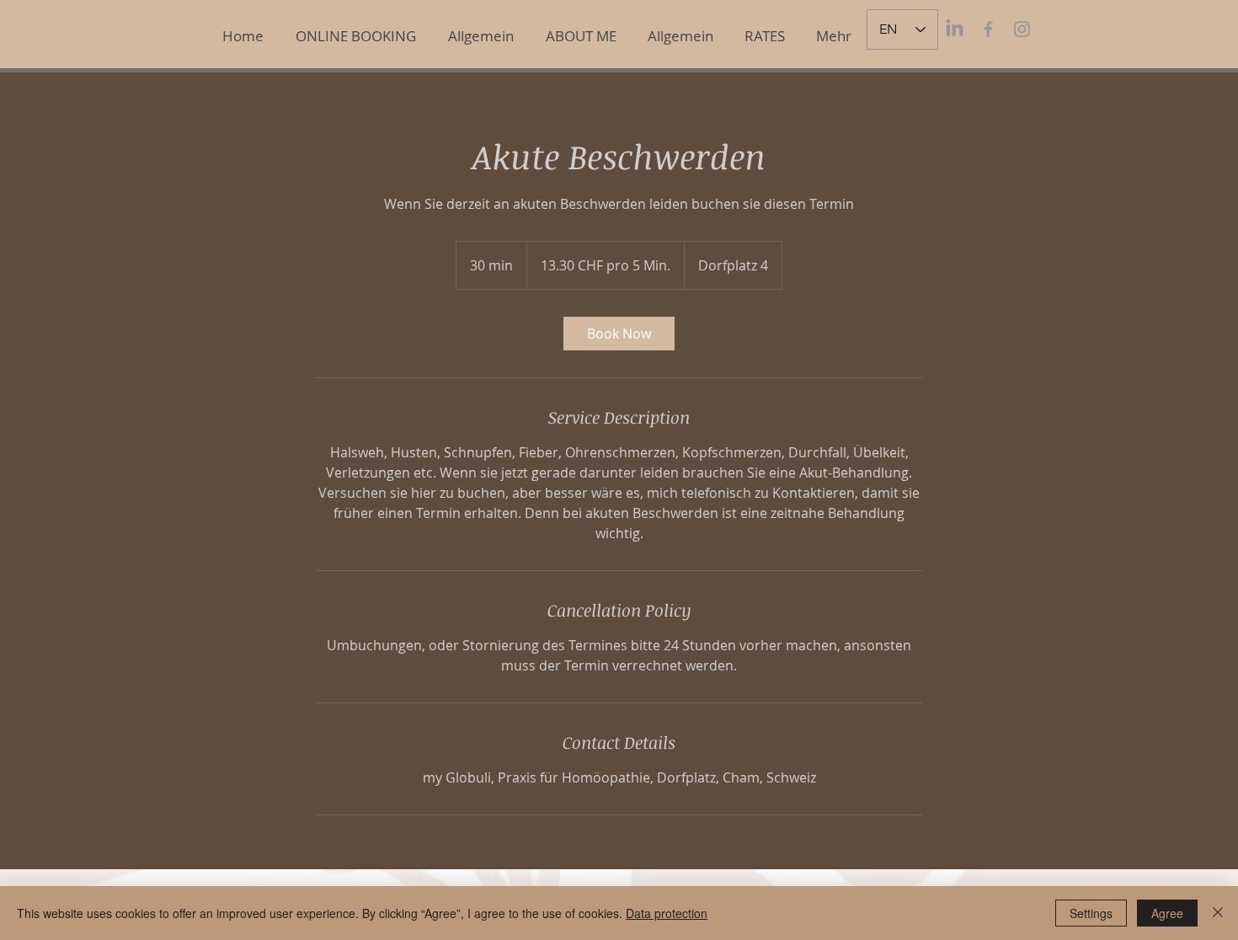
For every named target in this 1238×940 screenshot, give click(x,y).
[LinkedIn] (954, 29)
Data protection (666, 913)
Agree (1167, 913)
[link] (619, 333)
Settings (1091, 913)
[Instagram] (1022, 29)
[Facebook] (988, 29)
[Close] (1218, 913)
